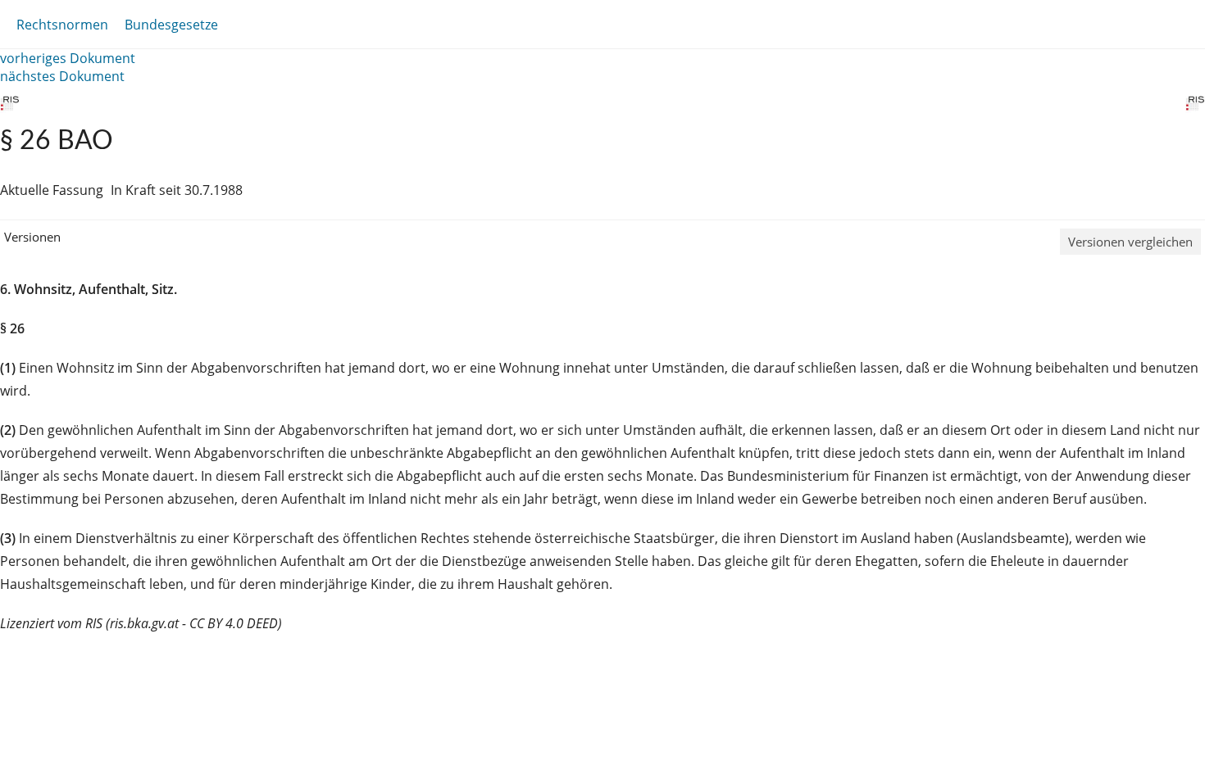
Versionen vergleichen (1130, 241)
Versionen (32, 237)
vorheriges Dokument (67, 58)
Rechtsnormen (62, 25)
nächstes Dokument (62, 76)
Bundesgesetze (171, 25)
